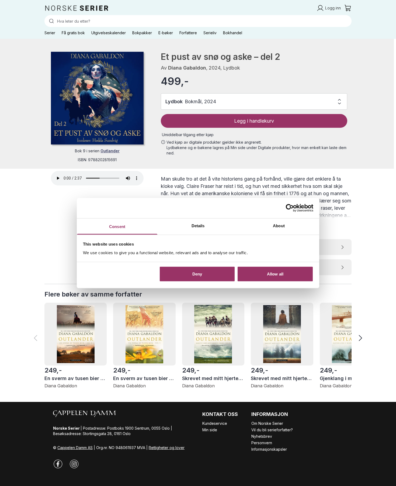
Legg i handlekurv (254, 121)
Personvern (261, 442)
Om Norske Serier (267, 423)
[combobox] (198, 21)
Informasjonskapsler (269, 449)
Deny (197, 274)
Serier (49, 32)
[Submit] (50, 21)
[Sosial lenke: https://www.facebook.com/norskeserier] (58, 464)
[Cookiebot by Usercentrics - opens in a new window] (289, 208)
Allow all (275, 274)
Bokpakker (142, 32)
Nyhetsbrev (261, 436)
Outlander (110, 151)
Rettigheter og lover (167, 447)
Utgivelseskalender (108, 32)
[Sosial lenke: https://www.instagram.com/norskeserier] (74, 464)
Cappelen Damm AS (75, 447)
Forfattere (188, 32)
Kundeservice (214, 423)
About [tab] (279, 225)
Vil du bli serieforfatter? (272, 430)
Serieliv (210, 32)
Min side (209, 430)
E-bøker (165, 32)
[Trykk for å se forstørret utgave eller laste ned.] (97, 98)
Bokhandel (232, 32)
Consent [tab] (117, 226)
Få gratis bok (73, 32)
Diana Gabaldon (187, 68)
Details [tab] (198, 225)
